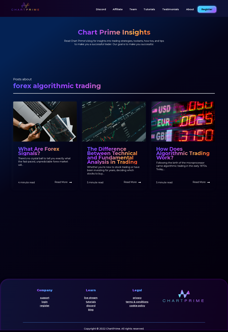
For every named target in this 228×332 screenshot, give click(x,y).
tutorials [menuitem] (91, 301)
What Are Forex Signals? (38, 151)
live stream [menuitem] (90, 297)
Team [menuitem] (133, 9)
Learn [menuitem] (91, 290)
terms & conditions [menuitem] (137, 301)
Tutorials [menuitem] (149, 9)
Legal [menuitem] (137, 290)
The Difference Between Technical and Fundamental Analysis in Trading (112, 155)
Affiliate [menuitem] (118, 9)
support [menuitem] (44, 297)
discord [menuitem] (90, 305)
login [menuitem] (45, 301)
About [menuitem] (190, 9)
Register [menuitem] (206, 9)
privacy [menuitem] (137, 297)
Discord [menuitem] (101, 9)
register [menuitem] (44, 305)
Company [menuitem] (44, 290)
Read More (61, 182)
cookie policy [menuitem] (137, 305)
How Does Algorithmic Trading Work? (183, 153)
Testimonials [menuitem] (170, 9)
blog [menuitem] (90, 309)
